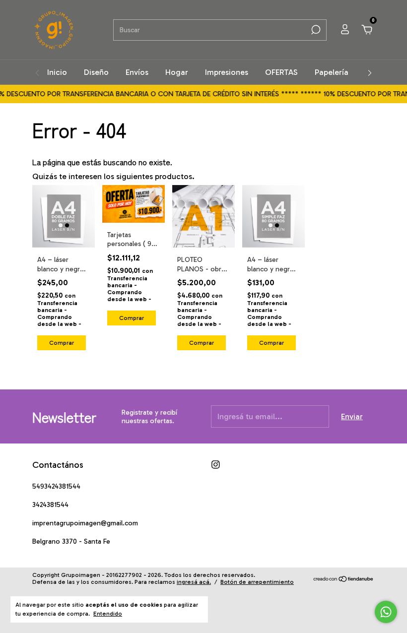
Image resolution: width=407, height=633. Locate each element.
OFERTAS (281, 72)
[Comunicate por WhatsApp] (386, 612)
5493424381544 (56, 486)
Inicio (57, 72)
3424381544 (50, 505)
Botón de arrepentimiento (257, 581)
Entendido (107, 613)
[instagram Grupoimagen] (215, 464)
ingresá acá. (194, 581)
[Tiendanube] (344, 579)
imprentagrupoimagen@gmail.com (85, 523)
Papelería (331, 72)
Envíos (137, 72)
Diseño (96, 72)
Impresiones (226, 72)
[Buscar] (315, 30)
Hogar (176, 72)
